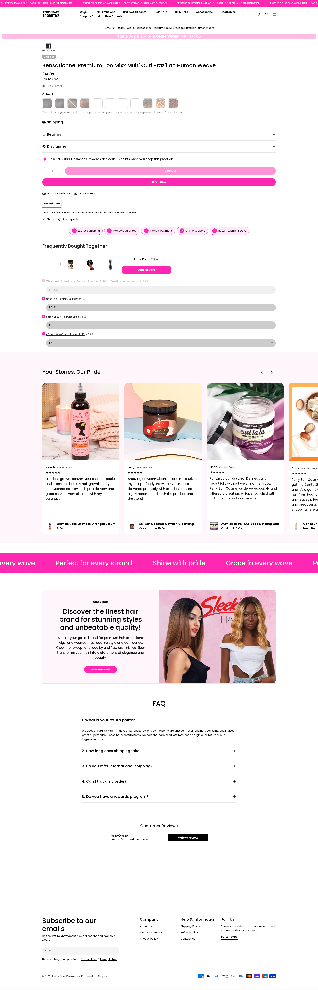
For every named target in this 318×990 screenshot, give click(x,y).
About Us (146, 926)
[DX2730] (123, 103)
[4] (85, 103)
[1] (47, 103)
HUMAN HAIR (124, 27)
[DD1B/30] (110, 103)
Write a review (188, 838)
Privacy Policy (149, 939)
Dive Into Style (100, 669)
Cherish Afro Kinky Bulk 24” (62, 299)
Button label (229, 937)
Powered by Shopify (94, 976)
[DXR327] (160, 103)
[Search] (258, 14)
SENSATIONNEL (48, 45)
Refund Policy (189, 932)
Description (52, 203)
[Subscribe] (115, 950)
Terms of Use (89, 959)
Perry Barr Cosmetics (66, 976)
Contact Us (188, 939)
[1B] (60, 103)
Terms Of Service (151, 932)
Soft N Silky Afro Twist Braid (62, 316)
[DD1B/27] (98, 103)
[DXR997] (173, 103)
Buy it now (159, 182)
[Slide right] (272, 372)
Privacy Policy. (108, 959)
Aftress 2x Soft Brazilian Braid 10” (65, 334)
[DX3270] (135, 103)
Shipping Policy (190, 926)
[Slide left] (262, 372)
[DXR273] (148, 103)
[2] (72, 103)
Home (107, 27)
